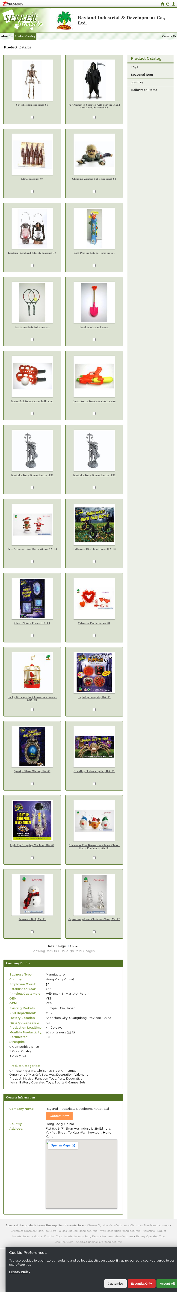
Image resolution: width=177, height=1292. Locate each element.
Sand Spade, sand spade (94, 326)
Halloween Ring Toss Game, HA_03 (94, 549)
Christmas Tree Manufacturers (149, 1225)
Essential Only (141, 1283)
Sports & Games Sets (70, 1082)
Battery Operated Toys (36, 1082)
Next (75, 946)
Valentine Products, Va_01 (94, 623)
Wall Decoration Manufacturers (120, 1230)
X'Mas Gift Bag (36, 1074)
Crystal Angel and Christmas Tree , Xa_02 (94, 919)
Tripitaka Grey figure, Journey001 (32, 475)
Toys (134, 67)
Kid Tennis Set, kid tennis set (32, 326)
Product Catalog (25, 36)
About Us (6, 36)
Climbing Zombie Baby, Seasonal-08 (94, 178)
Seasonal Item (142, 74)
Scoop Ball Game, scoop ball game (32, 401)
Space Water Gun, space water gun (94, 401)
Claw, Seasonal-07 (32, 178)
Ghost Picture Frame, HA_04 (32, 623)
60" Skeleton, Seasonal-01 (32, 104)
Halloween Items (144, 90)
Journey (137, 82)
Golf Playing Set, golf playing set (94, 252)
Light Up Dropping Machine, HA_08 (32, 845)
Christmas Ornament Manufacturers (33, 1230)
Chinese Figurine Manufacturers (107, 1225)
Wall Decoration (61, 1074)
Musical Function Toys (39, 1078)
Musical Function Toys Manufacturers (58, 1236)
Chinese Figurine (22, 1070)
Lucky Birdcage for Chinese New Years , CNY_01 (32, 698)
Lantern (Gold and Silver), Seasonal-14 (32, 252)
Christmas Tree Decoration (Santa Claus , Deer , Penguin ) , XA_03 (94, 846)
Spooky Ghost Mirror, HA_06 (32, 771)
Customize (115, 1283)
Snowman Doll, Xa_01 (32, 919)
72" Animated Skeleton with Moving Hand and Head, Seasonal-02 (94, 106)
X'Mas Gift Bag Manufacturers (78, 1230)
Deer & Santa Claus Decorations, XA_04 (32, 549)
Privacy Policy (19, 1272)
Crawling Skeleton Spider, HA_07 (94, 771)
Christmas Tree (48, 1070)
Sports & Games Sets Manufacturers (99, 1242)
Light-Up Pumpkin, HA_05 (94, 697)
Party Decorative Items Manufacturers (109, 1236)
